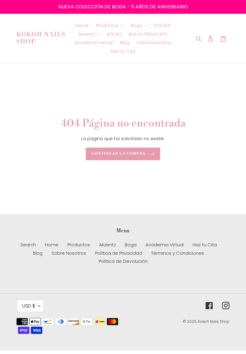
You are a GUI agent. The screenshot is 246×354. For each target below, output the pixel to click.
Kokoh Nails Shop (40, 38)
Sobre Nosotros (69, 253)
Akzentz (107, 245)
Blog (38, 253)
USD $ (28, 305)
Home (51, 245)
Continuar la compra (119, 153)
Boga (130, 245)
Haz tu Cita (205, 245)
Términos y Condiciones (177, 253)
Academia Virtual (165, 245)
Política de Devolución (123, 261)
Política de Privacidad (118, 253)
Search (28, 245)
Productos (79, 245)
